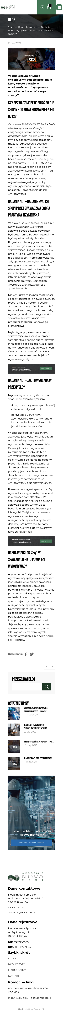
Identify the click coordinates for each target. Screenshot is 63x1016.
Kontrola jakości (27, 27)
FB (24, 652)
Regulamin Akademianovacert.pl (30, 998)
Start (11, 27)
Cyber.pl (36, 1012)
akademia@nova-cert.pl (21, 912)
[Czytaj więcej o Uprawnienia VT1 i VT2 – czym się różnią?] (14, 763)
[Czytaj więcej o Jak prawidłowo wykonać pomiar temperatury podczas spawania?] (14, 713)
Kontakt (13, 975)
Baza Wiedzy (16, 964)
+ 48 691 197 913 (17, 907)
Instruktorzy (17, 970)
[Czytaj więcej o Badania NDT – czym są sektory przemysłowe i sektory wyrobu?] (14, 730)
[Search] (46, 686)
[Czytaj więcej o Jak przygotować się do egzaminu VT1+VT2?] (14, 746)
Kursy (12, 958)
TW (30, 652)
